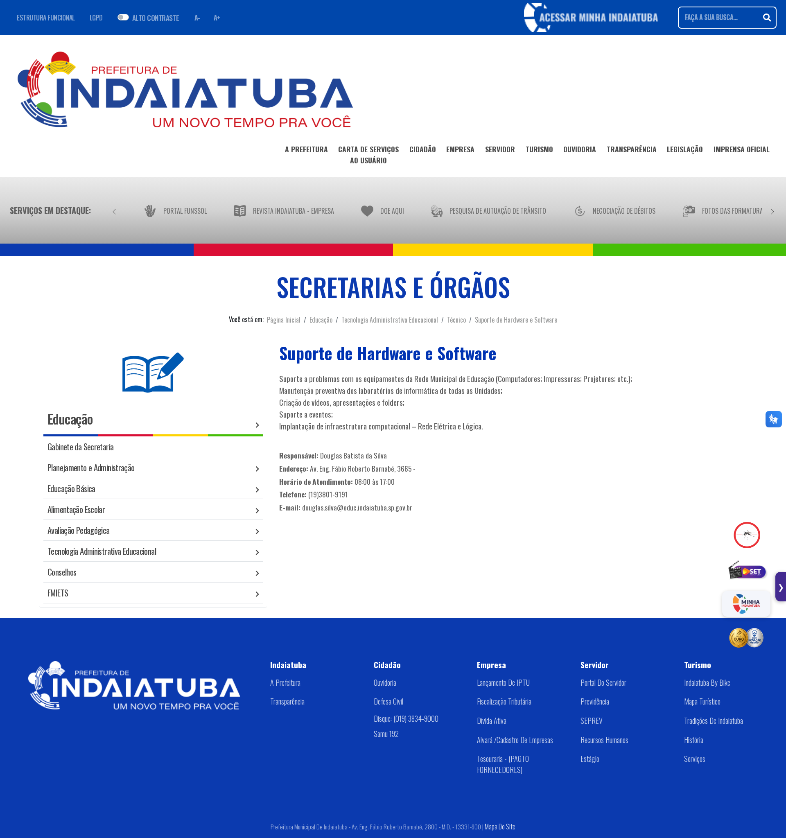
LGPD (96, 18)
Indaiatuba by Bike (707, 682)
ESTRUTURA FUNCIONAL (46, 18)
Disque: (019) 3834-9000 (406, 718)
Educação (320, 320)
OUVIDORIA (579, 149)
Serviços (694, 758)
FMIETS (57, 592)
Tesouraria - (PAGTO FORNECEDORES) (503, 764)
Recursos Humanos (604, 739)
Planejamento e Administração (91, 467)
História (693, 739)
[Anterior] (114, 210)
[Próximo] (772, 210)
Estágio (589, 758)
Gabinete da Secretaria (80, 446)
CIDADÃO (422, 149)
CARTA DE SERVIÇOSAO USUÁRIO (368, 154)
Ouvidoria (385, 682)
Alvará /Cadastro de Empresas (515, 739)
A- (197, 18)
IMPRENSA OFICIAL (742, 149)
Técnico (456, 320)
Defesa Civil (388, 701)
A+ (217, 18)
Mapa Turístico (702, 701)
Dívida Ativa (491, 720)
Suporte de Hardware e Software (516, 320)
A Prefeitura (285, 682)
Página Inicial (283, 320)
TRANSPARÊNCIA (632, 149)
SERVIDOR (500, 149)
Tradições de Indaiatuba (713, 720)
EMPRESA (460, 149)
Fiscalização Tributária (504, 701)
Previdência (594, 701)
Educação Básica (71, 488)
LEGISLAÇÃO (685, 149)
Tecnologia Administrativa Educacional (389, 320)
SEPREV (591, 720)
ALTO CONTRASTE (155, 17)
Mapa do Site (500, 826)
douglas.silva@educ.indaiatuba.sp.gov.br (357, 507)
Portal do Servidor (603, 682)
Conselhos (61, 571)
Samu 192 (386, 733)
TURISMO (539, 149)
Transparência (287, 701)
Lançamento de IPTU (503, 682)
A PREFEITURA (306, 149)
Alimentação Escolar (76, 509)
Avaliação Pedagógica (78, 530)
